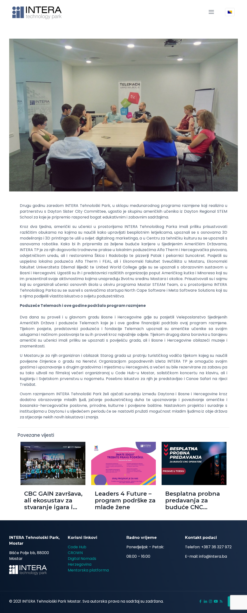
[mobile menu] (211, 12)
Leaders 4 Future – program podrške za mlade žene (125, 500)
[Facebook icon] (200, 601)
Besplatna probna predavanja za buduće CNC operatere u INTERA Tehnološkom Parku (195, 507)
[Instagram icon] (210, 601)
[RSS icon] (221, 601)
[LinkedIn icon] (205, 601)
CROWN (75, 553)
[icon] (216, 601)
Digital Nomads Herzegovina (82, 561)
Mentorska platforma (88, 570)
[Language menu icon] (230, 12)
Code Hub (77, 547)
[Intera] (37, 12)
